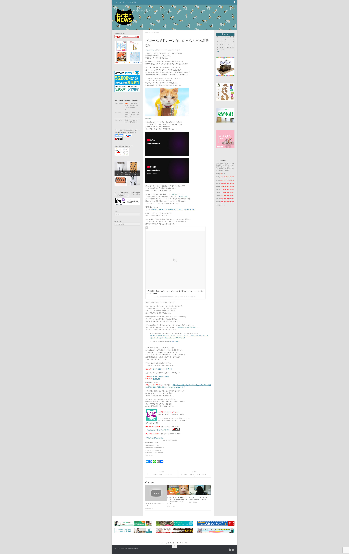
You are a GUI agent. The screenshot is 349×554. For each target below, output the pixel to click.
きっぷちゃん (183, 196)
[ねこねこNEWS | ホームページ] (124, 17)
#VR (192, 335)
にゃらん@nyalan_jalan (160, 376)
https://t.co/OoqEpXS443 (158, 338)
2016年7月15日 (174, 341)
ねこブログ (122, 2)
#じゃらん (205, 335)
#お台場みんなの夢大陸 (157, 335)
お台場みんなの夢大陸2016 (186, 327)
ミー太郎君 (172, 194)
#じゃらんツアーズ (172, 335)
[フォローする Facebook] (230, 549)
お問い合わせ (132, 2)
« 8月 (217, 52)
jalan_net (156, 379)
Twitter (150, 118)
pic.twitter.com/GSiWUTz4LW (175, 338)
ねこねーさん (150, 50)
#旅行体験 (198, 335)
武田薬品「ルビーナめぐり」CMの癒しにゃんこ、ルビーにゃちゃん (173, 209)
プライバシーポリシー (183, 543)
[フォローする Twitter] (233, 549)
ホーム (115, 2)
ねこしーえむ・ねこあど (152, 32)
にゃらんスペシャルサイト (162, 369)
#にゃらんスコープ (184, 335)
